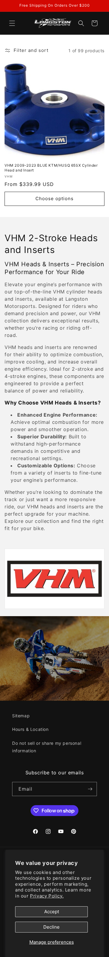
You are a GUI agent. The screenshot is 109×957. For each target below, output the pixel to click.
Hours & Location (30, 729)
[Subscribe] (90, 789)
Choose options (54, 198)
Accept (51, 911)
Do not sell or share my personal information (46, 747)
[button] (12, 23)
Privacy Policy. (47, 896)
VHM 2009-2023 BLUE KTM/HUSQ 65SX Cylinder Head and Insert (51, 167)
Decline (51, 927)
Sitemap (21, 715)
